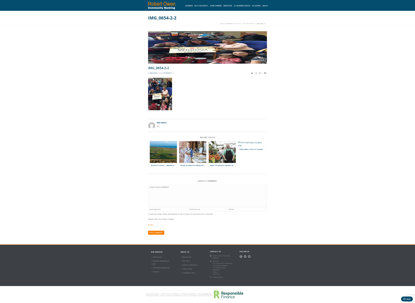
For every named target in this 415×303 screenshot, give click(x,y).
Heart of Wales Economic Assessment (223, 165)
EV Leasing (256, 6)
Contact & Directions (189, 265)
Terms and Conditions (170, 294)
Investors (227, 6)
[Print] (252, 73)
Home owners (216, 6)
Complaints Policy (188, 273)
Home (222, 23)
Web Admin (154, 73)
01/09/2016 (168, 73)
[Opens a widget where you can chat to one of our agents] (407, 299)
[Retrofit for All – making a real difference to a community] (163, 152)
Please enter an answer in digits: (161, 219)
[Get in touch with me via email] (158, 126)
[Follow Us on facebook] (241, 256)
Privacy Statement (188, 294)
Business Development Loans (160, 262)
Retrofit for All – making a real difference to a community (164, 165)
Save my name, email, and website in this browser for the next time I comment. (181, 214)
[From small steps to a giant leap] (251, 144)
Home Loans (157, 257)
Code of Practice (152, 294)
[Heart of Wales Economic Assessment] (222, 152)
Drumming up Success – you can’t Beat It (240, 23)
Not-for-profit (201, 6)
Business (189, 6)
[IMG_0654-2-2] (207, 47)
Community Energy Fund (161, 268)
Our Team (186, 261)
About (265, 6)
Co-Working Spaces (242, 6)
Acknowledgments (205, 294)
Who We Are (186, 257)
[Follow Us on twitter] (249, 256)
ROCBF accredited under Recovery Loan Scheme (193, 165)
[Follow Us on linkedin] (245, 256)
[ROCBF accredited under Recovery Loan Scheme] (192, 152)
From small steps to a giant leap (252, 149)
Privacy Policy (187, 269)
